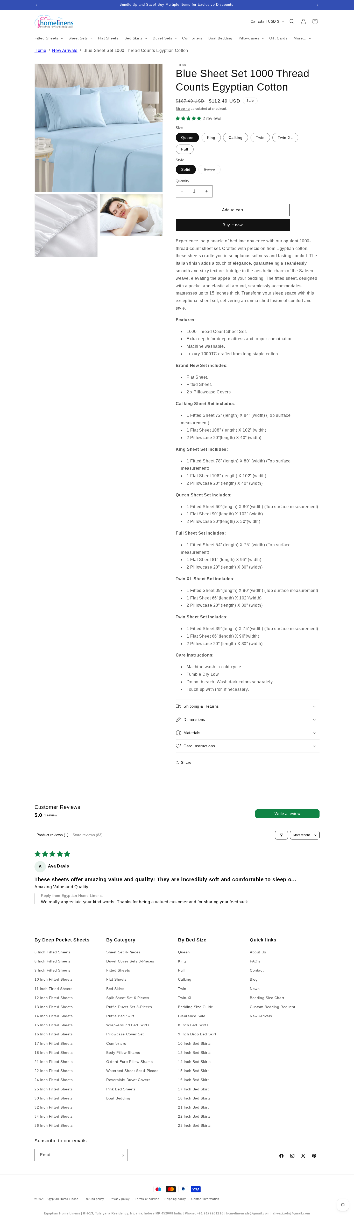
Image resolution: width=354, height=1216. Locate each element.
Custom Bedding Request (272, 1007)
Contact (257, 970)
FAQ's (255, 961)
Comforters (116, 1043)
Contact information (205, 1198)
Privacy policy (120, 1198)
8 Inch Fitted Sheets (52, 961)
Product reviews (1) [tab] (52, 835)
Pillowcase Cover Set (125, 1034)
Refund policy (94, 1198)
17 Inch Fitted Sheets (53, 1043)
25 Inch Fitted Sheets (53, 1089)
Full (184, 149)
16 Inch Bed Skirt (193, 1080)
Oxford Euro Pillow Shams (129, 1062)
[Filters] (281, 835)
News (254, 988)
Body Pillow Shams (123, 1052)
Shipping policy (175, 1198)
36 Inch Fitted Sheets (53, 1125)
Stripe (212, 170)
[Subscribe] (122, 1155)
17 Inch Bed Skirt (193, 1089)
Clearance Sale (191, 1016)
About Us (258, 952)
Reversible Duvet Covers (128, 1080)
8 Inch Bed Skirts (193, 1025)
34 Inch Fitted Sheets (53, 1116)
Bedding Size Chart (267, 997)
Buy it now (233, 225)
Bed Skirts (115, 988)
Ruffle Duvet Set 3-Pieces (129, 1007)
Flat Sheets (116, 979)
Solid (185, 169)
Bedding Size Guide (195, 1007)
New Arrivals (64, 50)
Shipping (183, 109)
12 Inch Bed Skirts (194, 1052)
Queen (187, 137)
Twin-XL (285, 137)
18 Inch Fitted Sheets (53, 1052)
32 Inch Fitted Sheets (53, 1107)
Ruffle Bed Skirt (120, 1016)
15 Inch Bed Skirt (193, 1071)
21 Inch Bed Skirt (193, 1107)
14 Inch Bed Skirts (194, 1062)
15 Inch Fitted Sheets (53, 1025)
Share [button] (186, 762)
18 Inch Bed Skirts (194, 1098)
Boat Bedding (118, 1098)
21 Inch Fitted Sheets (53, 1062)
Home (40, 50)
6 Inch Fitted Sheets (52, 952)
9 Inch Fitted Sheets (52, 970)
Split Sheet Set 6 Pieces (127, 997)
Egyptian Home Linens (63, 1198)
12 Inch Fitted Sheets (53, 997)
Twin (260, 137)
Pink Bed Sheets (121, 1089)
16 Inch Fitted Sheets (53, 1034)
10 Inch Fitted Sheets (53, 979)
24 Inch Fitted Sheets (53, 1080)
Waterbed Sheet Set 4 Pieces (132, 1071)
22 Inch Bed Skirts (194, 1116)
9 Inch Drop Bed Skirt (197, 1034)
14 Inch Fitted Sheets (53, 1016)
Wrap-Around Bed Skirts (127, 1025)
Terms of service (147, 1198)
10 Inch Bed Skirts (194, 1043)
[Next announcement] (317, 5)
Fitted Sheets (118, 970)
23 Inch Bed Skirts (194, 1125)
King (211, 137)
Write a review (287, 813)
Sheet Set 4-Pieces (123, 952)
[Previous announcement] (36, 5)
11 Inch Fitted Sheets (53, 988)
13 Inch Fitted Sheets (53, 1007)
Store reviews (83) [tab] (88, 835)
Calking (236, 137)
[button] (48, 38)
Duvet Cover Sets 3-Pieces (130, 961)
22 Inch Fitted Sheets (53, 1071)
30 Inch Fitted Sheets (53, 1098)
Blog (254, 979)
